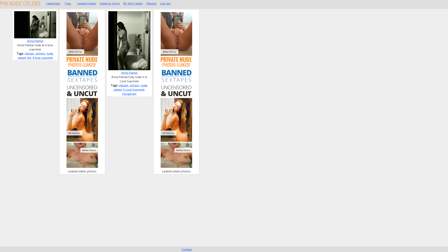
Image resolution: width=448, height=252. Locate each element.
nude (49, 53)
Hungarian (129, 94)
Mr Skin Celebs (133, 3)
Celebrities (53, 3)
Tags (67, 3)
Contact (187, 249)
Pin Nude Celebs (20, 3)
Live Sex (165, 3)
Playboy (151, 3)
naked (22, 58)
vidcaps (29, 53)
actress (40, 53)
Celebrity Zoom (110, 3)
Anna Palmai (35, 41)
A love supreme (43, 58)
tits (29, 58)
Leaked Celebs (86, 3)
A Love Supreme (133, 90)
